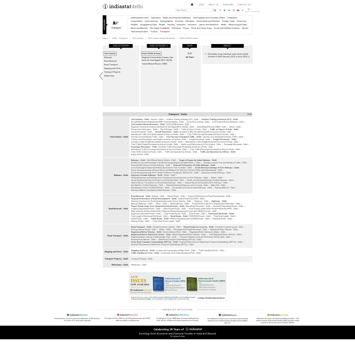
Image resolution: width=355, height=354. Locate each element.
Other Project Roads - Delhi (174, 208)
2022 (189, 53)
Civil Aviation (138, 38)
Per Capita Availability (160, 28)
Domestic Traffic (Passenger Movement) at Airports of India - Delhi (186, 147)
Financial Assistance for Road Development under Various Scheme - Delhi (161, 201)
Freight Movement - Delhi (199, 139)
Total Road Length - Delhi (224, 216)
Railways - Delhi (121, 175)
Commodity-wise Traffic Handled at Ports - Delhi (181, 253)
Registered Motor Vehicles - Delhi (224, 229)
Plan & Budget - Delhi (169, 129)
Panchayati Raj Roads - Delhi (221, 213)
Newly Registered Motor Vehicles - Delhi (189, 234)
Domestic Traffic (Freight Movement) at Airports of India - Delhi (156, 142)
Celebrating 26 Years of (169, 329)
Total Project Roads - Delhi (175, 213)
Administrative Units (140, 17)
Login (201, 4)
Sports (245, 28)
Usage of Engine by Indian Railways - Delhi (198, 160)
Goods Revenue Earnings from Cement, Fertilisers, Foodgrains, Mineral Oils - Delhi (165, 173)
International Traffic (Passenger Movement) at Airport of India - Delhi (159, 149)
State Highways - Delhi (179, 203)
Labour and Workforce (209, 24)
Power (186, 28)
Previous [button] (101, 76)
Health (162, 24)
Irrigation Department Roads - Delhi (145, 208)
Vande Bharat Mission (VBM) (154, 63)
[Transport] (118, 24)
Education (190, 21)
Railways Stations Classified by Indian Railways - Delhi (153, 190)
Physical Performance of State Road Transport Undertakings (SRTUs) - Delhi (162, 244)
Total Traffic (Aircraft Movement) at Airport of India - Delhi (210, 134)
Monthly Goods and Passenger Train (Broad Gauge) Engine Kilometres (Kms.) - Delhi (165, 163)
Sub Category (121, 45)
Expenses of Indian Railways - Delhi (216, 173)
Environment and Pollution (208, 21)
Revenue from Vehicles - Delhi (143, 239)
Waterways (109, 75)
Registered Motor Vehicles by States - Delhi (207, 232)
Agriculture (156, 17)
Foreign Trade (228, 21)
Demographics (166, 21)
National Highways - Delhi (142, 203)
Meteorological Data (238, 24)
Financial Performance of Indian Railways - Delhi (150, 165)
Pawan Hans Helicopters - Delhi (144, 129)
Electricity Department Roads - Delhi (228, 206)
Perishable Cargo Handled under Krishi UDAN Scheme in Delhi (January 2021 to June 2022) (228, 55)
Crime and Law (152, 21)
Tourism (154, 31)
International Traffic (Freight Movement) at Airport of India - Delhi (211, 142)
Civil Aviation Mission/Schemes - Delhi (228, 122)
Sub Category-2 (159, 45)
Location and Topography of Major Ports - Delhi (175, 250)
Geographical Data (148, 24)
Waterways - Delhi (119, 265)
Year (189, 45)
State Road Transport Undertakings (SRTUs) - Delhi (180, 239)
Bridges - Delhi (158, 196)
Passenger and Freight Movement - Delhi (190, 229)
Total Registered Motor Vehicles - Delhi (225, 234)
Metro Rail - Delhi (218, 185)
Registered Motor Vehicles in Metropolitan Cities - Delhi (153, 237)
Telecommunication (140, 31)
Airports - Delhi (157, 119)
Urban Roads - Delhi (139, 218)
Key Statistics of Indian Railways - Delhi (147, 185)
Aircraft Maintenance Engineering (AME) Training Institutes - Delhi (157, 122)
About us (213, 4)
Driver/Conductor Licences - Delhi (167, 227)
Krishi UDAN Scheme (189, 38)
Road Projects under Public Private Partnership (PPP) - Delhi (213, 208)
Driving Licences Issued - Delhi (143, 229)
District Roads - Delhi (176, 196)
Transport (165, 31)
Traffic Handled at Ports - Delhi (211, 250)
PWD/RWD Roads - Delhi (200, 216)
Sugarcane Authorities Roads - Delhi (146, 213)
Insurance (192, 24)
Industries (181, 24)
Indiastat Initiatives (178, 309)
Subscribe (228, 4)
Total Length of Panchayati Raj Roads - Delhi (149, 216)
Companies (232, 17)
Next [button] (253, 76)
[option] (121, 76)
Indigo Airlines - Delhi (140, 154)
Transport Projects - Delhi (116, 259)
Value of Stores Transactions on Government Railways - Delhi (156, 183)
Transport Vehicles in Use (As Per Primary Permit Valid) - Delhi (204, 237)
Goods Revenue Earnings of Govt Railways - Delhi (217, 168)
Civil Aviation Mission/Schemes (161, 38)
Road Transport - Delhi (118, 236)
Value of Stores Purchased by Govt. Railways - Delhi (206, 183)
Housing (171, 24)
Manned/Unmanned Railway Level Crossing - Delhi (187, 185)
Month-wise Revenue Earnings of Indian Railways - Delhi (210, 180)
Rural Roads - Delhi (197, 213)
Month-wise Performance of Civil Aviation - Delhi (201, 144)
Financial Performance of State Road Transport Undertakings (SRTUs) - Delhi (210, 242)
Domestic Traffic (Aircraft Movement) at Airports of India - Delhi (205, 132)
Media (224, 24)
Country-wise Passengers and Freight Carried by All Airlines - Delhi (158, 139)
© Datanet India (177, 336)
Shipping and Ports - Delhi (116, 252)
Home (105, 38)
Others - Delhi (235, 127)
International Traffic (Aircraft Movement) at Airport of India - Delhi (157, 134)
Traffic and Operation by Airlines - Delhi (181, 152)
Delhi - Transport (120, 38)
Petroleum (177, 28)
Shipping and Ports (112, 68)
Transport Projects (112, 72)
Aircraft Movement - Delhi (141, 132)
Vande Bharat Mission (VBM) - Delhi (211, 127)
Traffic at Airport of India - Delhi (194, 129)
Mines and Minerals (139, 28)
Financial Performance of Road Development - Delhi (209, 196)
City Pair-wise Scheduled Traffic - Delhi (147, 137)
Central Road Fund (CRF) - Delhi (191, 198)
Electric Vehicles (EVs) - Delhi (175, 232)
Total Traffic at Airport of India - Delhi (146, 152)
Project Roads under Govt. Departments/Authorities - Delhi (216, 203)
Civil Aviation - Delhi (119, 137)
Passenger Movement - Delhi (236, 144)
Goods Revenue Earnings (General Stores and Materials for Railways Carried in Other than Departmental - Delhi (176, 170)
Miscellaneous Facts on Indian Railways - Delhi (150, 188)
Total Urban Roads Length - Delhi (166, 221)
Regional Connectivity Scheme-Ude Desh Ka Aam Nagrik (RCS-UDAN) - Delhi (162, 127)
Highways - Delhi (201, 201)
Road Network (110, 61)
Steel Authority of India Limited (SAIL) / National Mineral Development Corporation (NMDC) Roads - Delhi (173, 211)
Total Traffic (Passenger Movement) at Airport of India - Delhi (215, 149)
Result (227, 45)
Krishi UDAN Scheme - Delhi (177, 124)
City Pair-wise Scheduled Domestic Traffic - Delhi (223, 137)
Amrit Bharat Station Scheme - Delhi (161, 160)
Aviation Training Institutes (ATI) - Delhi (182, 119)
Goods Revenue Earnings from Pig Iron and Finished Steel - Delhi (157, 180)
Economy (179, 21)
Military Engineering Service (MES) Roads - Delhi (190, 218)
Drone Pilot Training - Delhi (198, 122)
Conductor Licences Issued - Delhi (229, 227)
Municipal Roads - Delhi (222, 218)
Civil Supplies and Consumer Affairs (209, 17)
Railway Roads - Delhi (140, 221)
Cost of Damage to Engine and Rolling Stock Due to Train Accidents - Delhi (161, 168)
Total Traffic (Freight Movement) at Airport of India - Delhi (154, 144)
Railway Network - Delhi (225, 188)
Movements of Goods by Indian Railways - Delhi (192, 188)
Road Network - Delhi (118, 208)
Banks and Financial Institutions (177, 17)
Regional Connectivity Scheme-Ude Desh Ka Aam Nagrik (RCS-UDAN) (157, 59)
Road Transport (111, 64)
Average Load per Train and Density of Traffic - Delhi (225, 163)
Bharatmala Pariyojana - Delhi (198, 206)
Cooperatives (137, 21)
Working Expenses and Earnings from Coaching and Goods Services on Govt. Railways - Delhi (169, 178)
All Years (190, 57)
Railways (108, 57)
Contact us (244, 4)
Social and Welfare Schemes (227, 28)
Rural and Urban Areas (201, 28)
